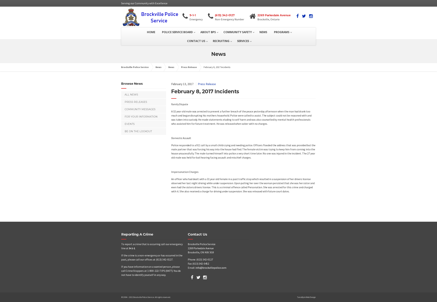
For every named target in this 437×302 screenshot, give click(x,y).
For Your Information (141, 116)
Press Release (207, 84)
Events (130, 124)
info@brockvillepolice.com (210, 267)
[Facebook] (192, 277)
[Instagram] (205, 277)
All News (131, 94)
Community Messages (140, 109)
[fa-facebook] (297, 16)
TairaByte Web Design (306, 297)
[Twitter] (198, 277)
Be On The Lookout (138, 131)
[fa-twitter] (304, 16)
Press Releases (136, 102)
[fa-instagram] (311, 16)
